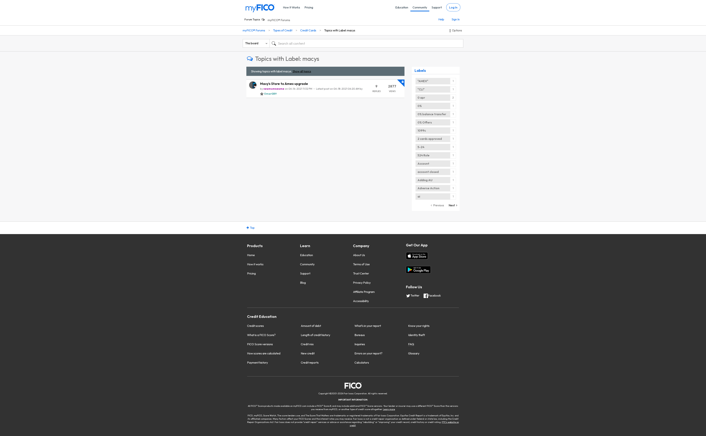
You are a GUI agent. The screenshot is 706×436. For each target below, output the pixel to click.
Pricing (308, 7)
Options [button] (457, 30)
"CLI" (421, 89)
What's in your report (367, 326)
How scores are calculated (263, 353)
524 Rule (423, 155)
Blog (303, 282)
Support (437, 7)
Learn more (389, 409)
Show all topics (302, 71)
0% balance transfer (432, 114)
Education (401, 7)
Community (420, 7)
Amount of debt (311, 326)
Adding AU (425, 180)
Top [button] (252, 227)
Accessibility (361, 301)
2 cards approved (430, 139)
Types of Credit (282, 30)
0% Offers (425, 122)
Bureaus (359, 335)
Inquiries (359, 344)
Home (251, 255)
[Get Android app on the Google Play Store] (418, 269)
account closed (428, 172)
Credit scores (255, 326)
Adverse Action (428, 188)
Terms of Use (361, 264)
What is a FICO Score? (261, 335)
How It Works (291, 7)
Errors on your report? (368, 353)
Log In (453, 7)
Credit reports (310, 362)
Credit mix (307, 344)
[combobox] (366, 43)
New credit (308, 353)
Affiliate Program (364, 292)
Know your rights (418, 326)
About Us (359, 255)
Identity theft (416, 335)
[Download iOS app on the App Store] (417, 255)
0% (420, 106)
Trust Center (361, 273)
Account (423, 163)
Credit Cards (308, 30)
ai (419, 196)
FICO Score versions (260, 344)
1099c (422, 130)
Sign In (456, 19)
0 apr (421, 97)
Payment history (257, 362)
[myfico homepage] (260, 8)
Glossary (413, 353)
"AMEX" (423, 81)
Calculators (361, 362)
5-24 (421, 147)
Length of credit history (315, 335)
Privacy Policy (362, 282)
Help (441, 19)
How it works (255, 264)
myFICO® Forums (279, 20)
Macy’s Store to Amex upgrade (284, 84)
